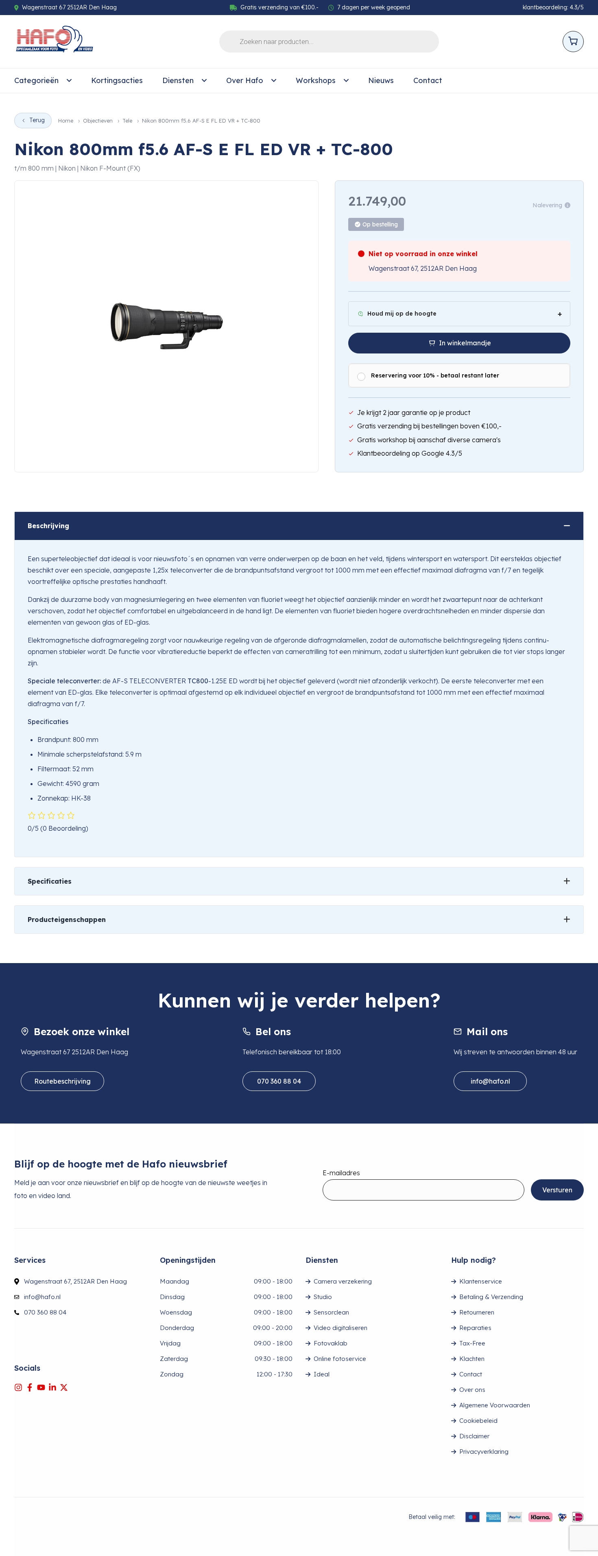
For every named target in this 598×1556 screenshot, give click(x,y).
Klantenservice (480, 1281)
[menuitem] (43, 80)
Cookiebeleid (478, 1420)
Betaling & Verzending (491, 1297)
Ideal (322, 1374)
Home (65, 120)
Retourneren (476, 1312)
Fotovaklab (330, 1343)
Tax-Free (472, 1343)
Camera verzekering (343, 1281)
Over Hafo (244, 80)
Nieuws (381, 80)
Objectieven (98, 120)
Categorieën (36, 80)
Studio (323, 1297)
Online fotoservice (340, 1359)
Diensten (178, 80)
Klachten (472, 1359)
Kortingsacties (117, 80)
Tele (127, 120)
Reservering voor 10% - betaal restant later (435, 375)
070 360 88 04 (279, 1081)
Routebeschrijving (62, 1081)
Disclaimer (474, 1436)
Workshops (316, 80)
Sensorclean (331, 1312)
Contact (427, 80)
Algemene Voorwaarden (494, 1405)
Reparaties (475, 1328)
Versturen (557, 1190)
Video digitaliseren (340, 1328)
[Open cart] (573, 41)
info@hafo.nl (490, 1081)
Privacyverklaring (484, 1451)
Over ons (472, 1390)
